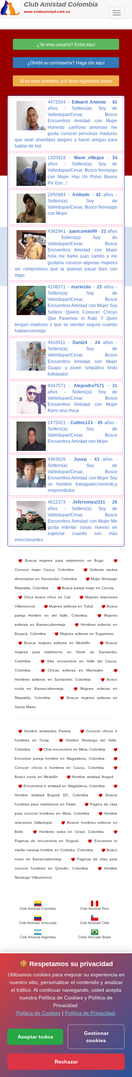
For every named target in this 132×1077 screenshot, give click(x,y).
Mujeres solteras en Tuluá (70, 606)
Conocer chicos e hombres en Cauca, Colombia (59, 768)
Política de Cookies (38, 1013)
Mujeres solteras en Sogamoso (86, 634)
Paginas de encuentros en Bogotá (46, 841)
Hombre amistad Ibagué (92, 777)
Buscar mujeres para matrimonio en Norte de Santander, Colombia (66, 652)
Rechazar (66, 1062)
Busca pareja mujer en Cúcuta (87, 588)
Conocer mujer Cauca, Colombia (44, 570)
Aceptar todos (35, 1037)
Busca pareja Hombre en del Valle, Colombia (66, 610)
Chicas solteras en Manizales (74, 670)
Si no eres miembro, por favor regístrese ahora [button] (66, 81)
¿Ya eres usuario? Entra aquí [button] (66, 44)
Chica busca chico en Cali (46, 597)
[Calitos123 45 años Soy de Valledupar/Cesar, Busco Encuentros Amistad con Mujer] (31, 436)
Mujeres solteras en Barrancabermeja (66, 620)
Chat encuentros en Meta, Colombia (74, 749)
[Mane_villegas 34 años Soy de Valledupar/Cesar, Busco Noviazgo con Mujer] (31, 171)
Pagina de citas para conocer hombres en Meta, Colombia (66, 808)
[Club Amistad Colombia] (10, 6)
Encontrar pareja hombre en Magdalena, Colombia (59, 758)
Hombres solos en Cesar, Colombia (70, 832)
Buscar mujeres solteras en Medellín (56, 643)
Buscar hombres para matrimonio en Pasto (66, 799)
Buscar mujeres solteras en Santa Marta (66, 702)
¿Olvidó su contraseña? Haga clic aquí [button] (65, 62)
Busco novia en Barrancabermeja (66, 684)
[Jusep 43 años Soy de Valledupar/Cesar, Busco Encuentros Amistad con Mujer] (31, 472)
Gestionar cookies (96, 1036)
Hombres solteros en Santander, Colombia (53, 679)
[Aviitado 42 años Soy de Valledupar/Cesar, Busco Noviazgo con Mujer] (31, 208)
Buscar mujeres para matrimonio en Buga (62, 560)
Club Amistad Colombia (61, 4)
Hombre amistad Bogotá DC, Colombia (51, 795)
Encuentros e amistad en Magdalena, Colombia (63, 786)
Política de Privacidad (90, 1013)
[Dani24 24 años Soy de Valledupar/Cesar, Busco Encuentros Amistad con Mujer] (31, 356)
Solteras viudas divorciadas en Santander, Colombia (66, 574)
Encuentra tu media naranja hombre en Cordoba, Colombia (66, 845)
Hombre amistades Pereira (46, 731)
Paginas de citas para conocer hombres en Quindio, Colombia (66, 863)
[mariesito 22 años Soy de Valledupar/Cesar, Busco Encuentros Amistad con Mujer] (31, 300)
